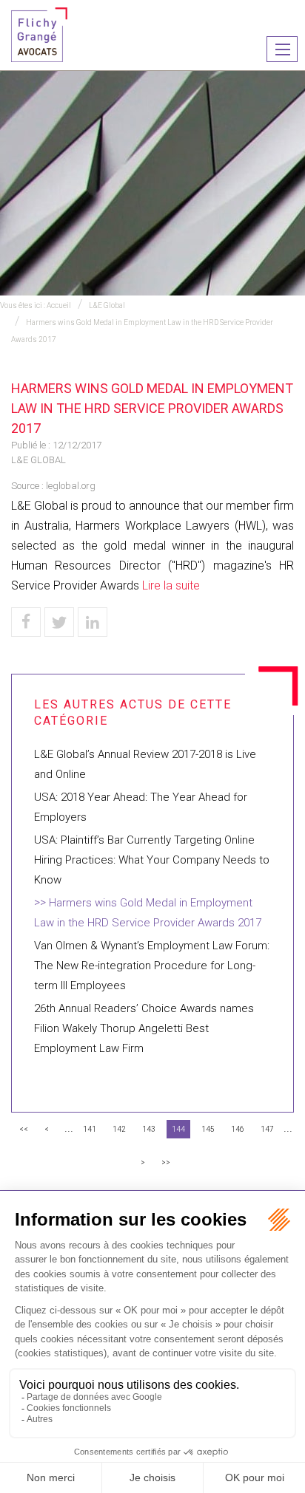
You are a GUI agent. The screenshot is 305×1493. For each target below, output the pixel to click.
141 (89, 1129)
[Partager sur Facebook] (26, 622)
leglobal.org (70, 485)
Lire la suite (171, 585)
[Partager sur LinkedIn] (92, 622)
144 (178, 1129)
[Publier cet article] (59, 622)
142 (119, 1129)
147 (267, 1129)
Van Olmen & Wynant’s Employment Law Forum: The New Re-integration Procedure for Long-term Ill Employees (151, 965)
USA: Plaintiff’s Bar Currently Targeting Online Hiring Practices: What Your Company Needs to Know (151, 859)
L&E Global (107, 305)
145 (208, 1129)
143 (148, 1129)
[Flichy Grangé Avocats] (39, 34)
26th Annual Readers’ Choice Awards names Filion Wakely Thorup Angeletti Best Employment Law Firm (144, 1028)
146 (237, 1129)
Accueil (59, 305)
